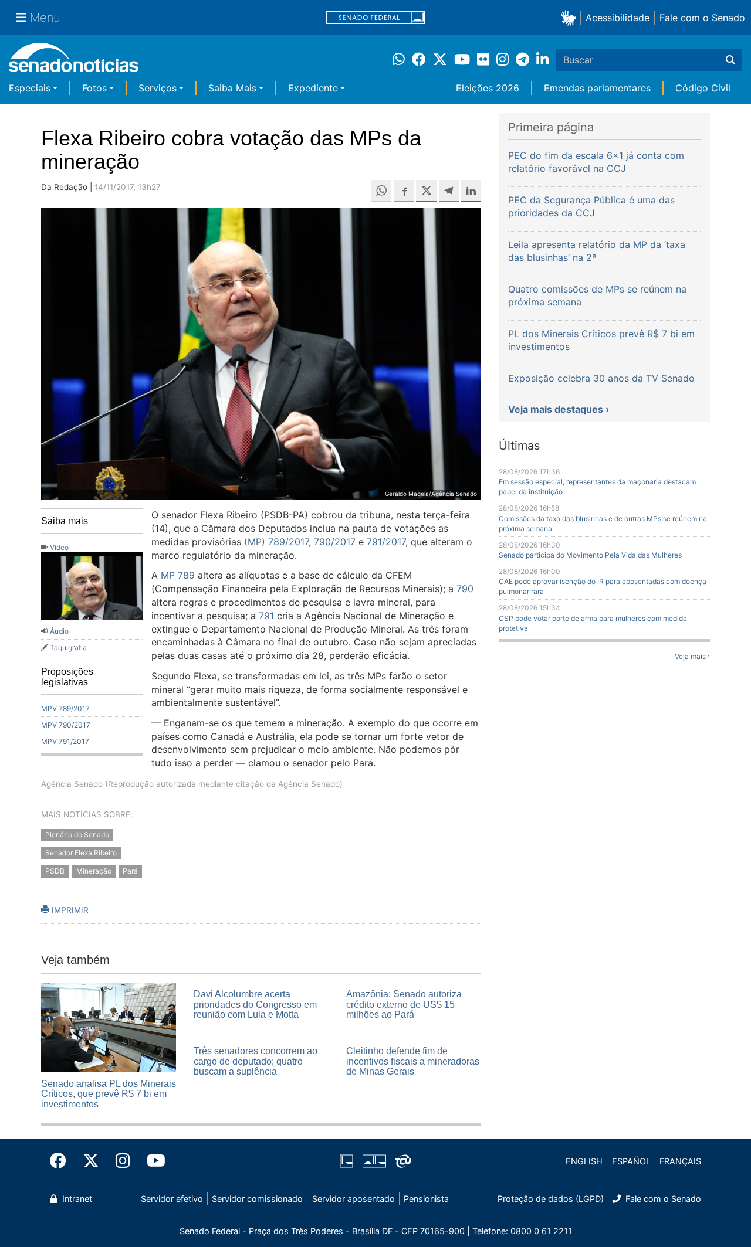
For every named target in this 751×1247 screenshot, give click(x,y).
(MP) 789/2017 (276, 542)
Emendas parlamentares (597, 88)
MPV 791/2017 (65, 741)
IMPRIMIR (69, 910)
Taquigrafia (68, 647)
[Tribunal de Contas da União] (403, 1161)
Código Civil (702, 88)
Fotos (94, 88)
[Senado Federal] (375, 18)
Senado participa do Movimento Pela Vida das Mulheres (590, 555)
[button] (570, 17)
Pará (130, 871)
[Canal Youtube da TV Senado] (151, 1161)
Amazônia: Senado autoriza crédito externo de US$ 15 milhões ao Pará (404, 1004)
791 (266, 615)
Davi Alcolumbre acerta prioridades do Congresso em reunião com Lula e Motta (255, 1004)
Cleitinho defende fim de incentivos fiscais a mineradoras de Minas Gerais (412, 1061)
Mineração (93, 871)
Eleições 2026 (487, 88)
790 (464, 588)
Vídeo (59, 547)
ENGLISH (584, 1161)
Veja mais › (692, 656)
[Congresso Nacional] (374, 1161)
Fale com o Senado (702, 17)
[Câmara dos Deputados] (346, 1161)
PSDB (55, 871)
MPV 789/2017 (65, 708)
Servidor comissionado (257, 1199)
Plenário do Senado (77, 835)
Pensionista (426, 1199)
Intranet (76, 1199)
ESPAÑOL (631, 1161)
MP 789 (178, 575)
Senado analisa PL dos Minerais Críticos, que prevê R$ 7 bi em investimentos (108, 1094)
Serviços (157, 88)
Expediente (313, 88)
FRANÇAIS (680, 1161)
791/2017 (386, 542)
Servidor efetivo (172, 1199)
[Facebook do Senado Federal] (62, 1161)
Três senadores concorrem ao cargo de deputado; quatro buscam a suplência (255, 1061)
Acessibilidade (617, 17)
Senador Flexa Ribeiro (81, 853)
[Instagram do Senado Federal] (122, 1161)
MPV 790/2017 (65, 725)
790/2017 (335, 542)
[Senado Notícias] (73, 62)
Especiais (29, 88)
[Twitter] (91, 1161)
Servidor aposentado (353, 1199)
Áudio (59, 631)
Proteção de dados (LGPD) (551, 1199)
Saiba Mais (232, 88)
